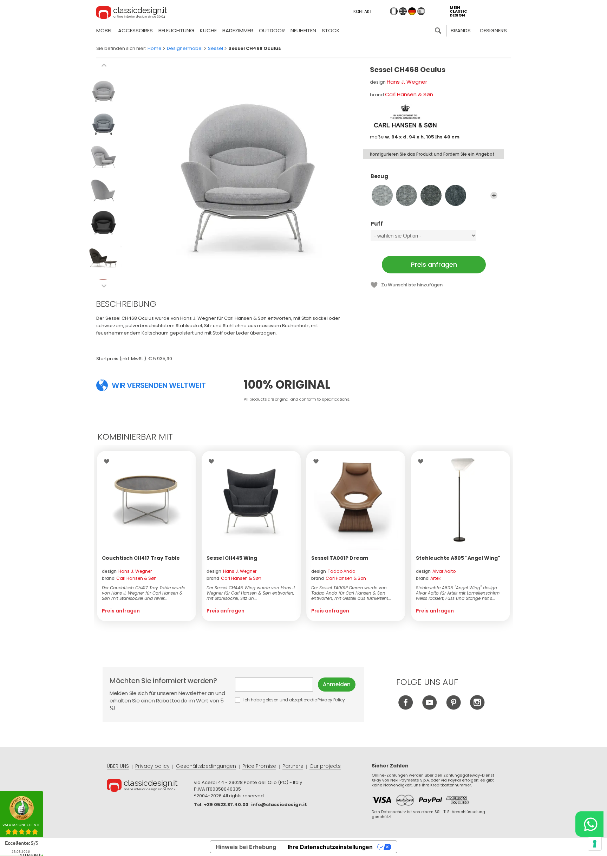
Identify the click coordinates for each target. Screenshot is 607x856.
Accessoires (135, 30)
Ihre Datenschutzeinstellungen (330, 846)
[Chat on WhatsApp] (589, 824)
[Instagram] (477, 707)
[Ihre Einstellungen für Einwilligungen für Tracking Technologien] (594, 843)
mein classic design (458, 11)
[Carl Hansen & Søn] (405, 116)
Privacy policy (152, 766)
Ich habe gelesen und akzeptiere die (293, 700)
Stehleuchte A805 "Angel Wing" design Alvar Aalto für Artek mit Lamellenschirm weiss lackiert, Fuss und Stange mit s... (458, 593)
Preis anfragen (434, 264)
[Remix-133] (406, 195)
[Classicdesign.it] (131, 13)
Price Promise (259, 766)
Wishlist (108, 461)
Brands (461, 30)
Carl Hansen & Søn (409, 94)
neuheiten (303, 30)
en (403, 11)
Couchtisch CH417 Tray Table (141, 558)
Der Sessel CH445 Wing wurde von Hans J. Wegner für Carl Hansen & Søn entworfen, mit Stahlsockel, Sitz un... (251, 593)
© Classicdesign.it (150, 786)
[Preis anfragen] (146, 500)
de (412, 11)
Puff (377, 224)
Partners (292, 766)
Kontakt (362, 11)
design (127, 571)
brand (129, 578)
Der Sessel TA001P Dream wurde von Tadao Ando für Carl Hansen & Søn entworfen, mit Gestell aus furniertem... (351, 593)
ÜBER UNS (118, 766)
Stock (331, 30)
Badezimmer (237, 30)
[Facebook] (405, 707)
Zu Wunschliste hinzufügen (412, 284)
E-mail (276, 684)
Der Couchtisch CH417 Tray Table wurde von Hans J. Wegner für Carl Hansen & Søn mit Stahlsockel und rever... (143, 593)
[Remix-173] (455, 195)
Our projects (325, 766)
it (394, 11)
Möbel (104, 30)
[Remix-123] (382, 195)
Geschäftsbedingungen (206, 766)
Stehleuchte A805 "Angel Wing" (458, 558)
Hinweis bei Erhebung (246, 846)
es (421, 11)
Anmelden (337, 684)
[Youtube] (429, 707)
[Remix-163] (431, 195)
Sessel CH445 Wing (232, 558)
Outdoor (272, 30)
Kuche (208, 30)
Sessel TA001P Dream (339, 558)
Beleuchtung (176, 30)
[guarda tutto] (493, 195)
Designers (493, 30)
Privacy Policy (331, 700)
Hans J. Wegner (407, 81)
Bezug (379, 176)
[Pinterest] (453, 707)
